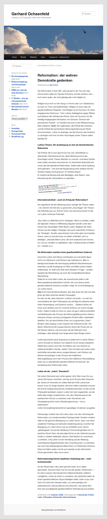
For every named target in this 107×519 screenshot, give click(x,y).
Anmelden (15, 128)
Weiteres (33, 57)
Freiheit (91, 495)
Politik (61, 495)
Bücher (23, 57)
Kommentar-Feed (18, 134)
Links (43, 57)
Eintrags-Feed (17, 131)
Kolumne (54, 495)
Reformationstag (69, 497)
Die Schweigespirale (19, 76)
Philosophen (47, 497)
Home (14, 57)
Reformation (57, 497)
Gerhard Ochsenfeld (30, 13)
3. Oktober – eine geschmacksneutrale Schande (19, 101)
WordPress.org (17, 136)
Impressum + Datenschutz (59, 57)
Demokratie (83, 495)
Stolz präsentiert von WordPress (53, 510)
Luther (40, 497)
